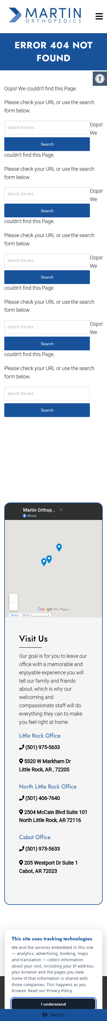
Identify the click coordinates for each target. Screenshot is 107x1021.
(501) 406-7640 (42, 798)
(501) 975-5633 (42, 747)
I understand (53, 1004)
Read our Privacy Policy (50, 990)
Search (47, 410)
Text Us (57, 1015)
